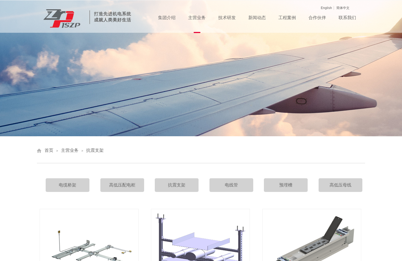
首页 (49, 150)
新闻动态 (257, 17)
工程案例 (287, 17)
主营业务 (197, 17)
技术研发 (227, 17)
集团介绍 (167, 17)
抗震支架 (95, 150)
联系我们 (347, 17)
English (326, 8)
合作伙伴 (317, 17)
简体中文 (342, 8)
